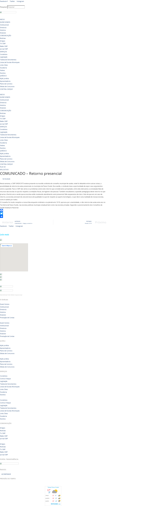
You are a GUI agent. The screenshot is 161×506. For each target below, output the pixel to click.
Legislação (3, 57)
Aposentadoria (5, 81)
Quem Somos (4, 304)
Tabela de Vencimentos (8, 60)
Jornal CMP (4, 49)
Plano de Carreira (6, 84)
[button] (53, 4)
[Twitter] (53, 213)
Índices (2, 70)
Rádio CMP (4, 46)
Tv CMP (2, 433)
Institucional (4, 25)
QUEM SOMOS (5, 22)
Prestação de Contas (7, 318)
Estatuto (3, 33)
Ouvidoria (3, 68)
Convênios (3, 54)
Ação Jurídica (4, 78)
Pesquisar (3, 7)
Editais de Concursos (7, 86)
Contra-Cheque (5, 379)
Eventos (3, 73)
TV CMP (3, 44)
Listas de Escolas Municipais (10, 62)
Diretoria (3, 28)
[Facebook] (53, 210)
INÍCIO (2, 19)
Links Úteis (4, 65)
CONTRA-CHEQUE (6, 89)
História (3, 30)
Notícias (3, 38)
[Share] (53, 216)
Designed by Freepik (18, 295)
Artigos (2, 41)
